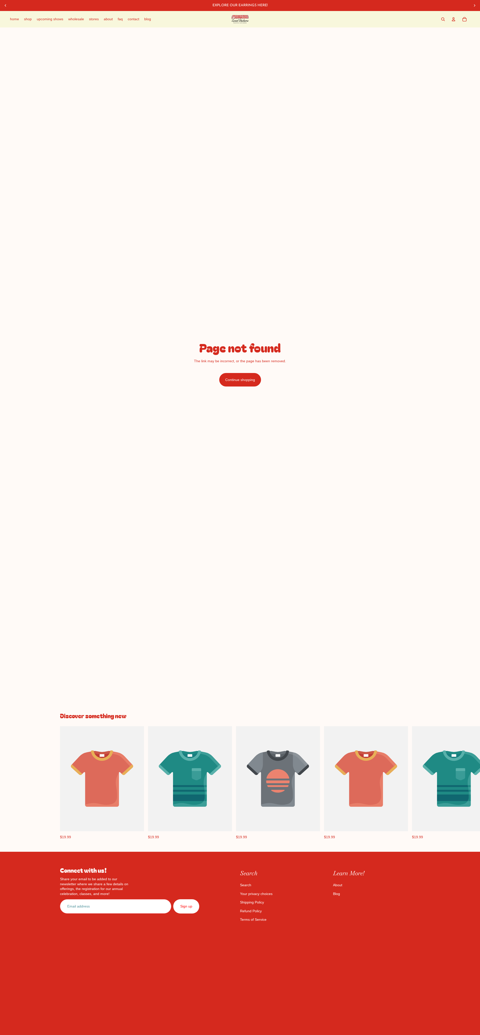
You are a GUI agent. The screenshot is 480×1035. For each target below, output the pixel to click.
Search (245, 885)
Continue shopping (240, 380)
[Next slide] (474, 5)
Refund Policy (251, 911)
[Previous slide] (5, 5)
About (337, 885)
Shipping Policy (252, 902)
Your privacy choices (256, 894)
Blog (336, 894)
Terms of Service (253, 920)
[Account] (453, 19)
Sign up (186, 906)
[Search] (443, 19)
